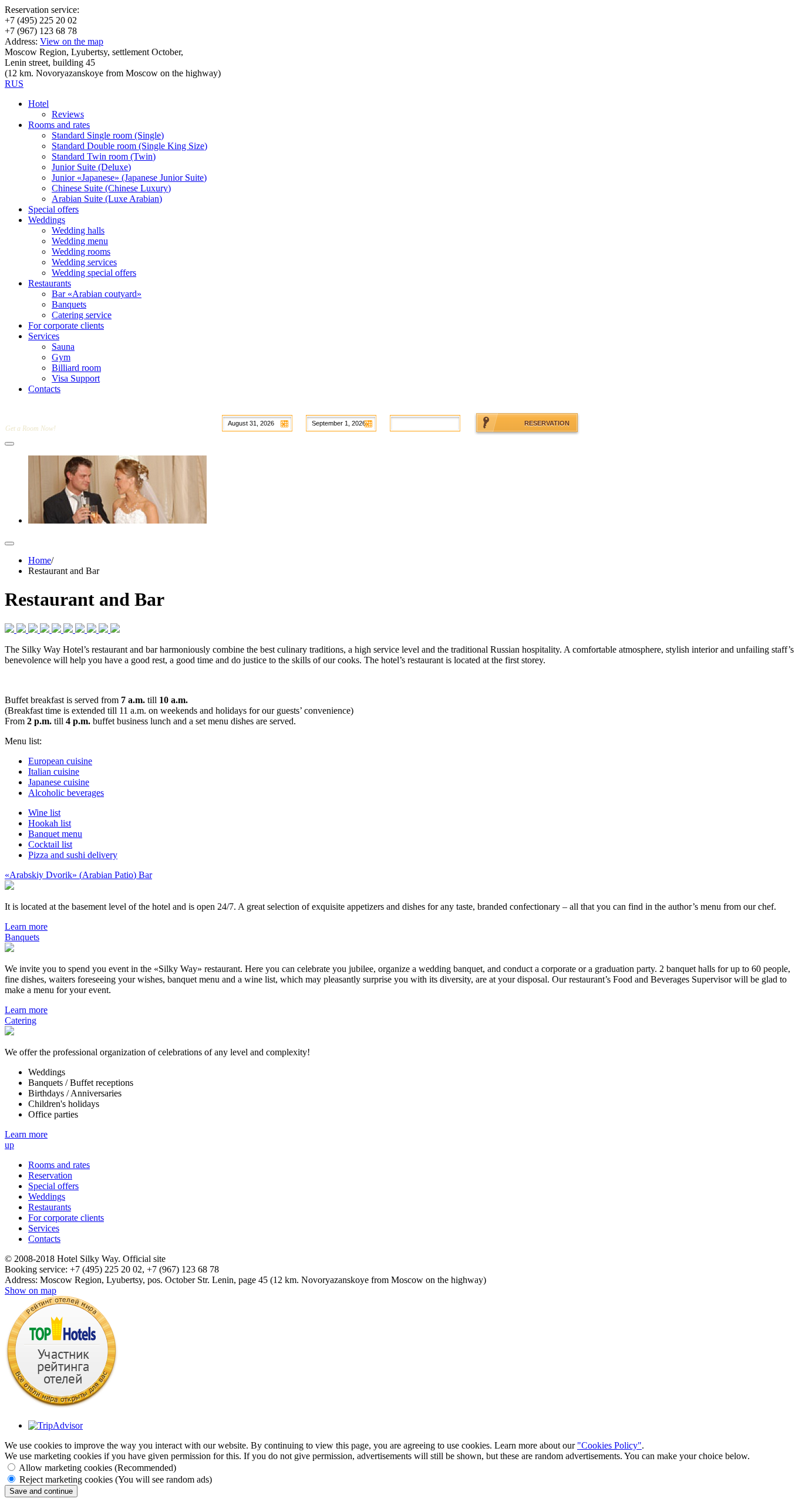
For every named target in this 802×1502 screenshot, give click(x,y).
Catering (20, 1020)
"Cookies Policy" (609, 1445)
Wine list (44, 813)
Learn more (26, 926)
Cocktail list (50, 844)
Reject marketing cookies (115, 1479)
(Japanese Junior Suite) (129, 178)
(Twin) (104, 156)
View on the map (71, 41)
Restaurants (49, 1207)
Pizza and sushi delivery (72, 855)
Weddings (46, 1196)
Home (39, 560)
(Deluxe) (91, 167)
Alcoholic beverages (66, 793)
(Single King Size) (129, 146)
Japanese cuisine (58, 782)
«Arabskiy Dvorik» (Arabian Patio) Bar (78, 875)
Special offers (53, 1186)
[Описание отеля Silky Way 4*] (61, 1405)
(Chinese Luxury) (111, 188)
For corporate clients (66, 1218)
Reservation (50, 1175)
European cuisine (60, 761)
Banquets (22, 937)
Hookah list (49, 823)
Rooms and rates (59, 1165)
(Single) (108, 135)
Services (43, 1228)
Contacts (44, 1239)
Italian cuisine (53, 772)
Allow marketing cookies (97, 1468)
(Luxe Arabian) (107, 199)
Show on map (30, 1290)
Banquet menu (55, 834)
